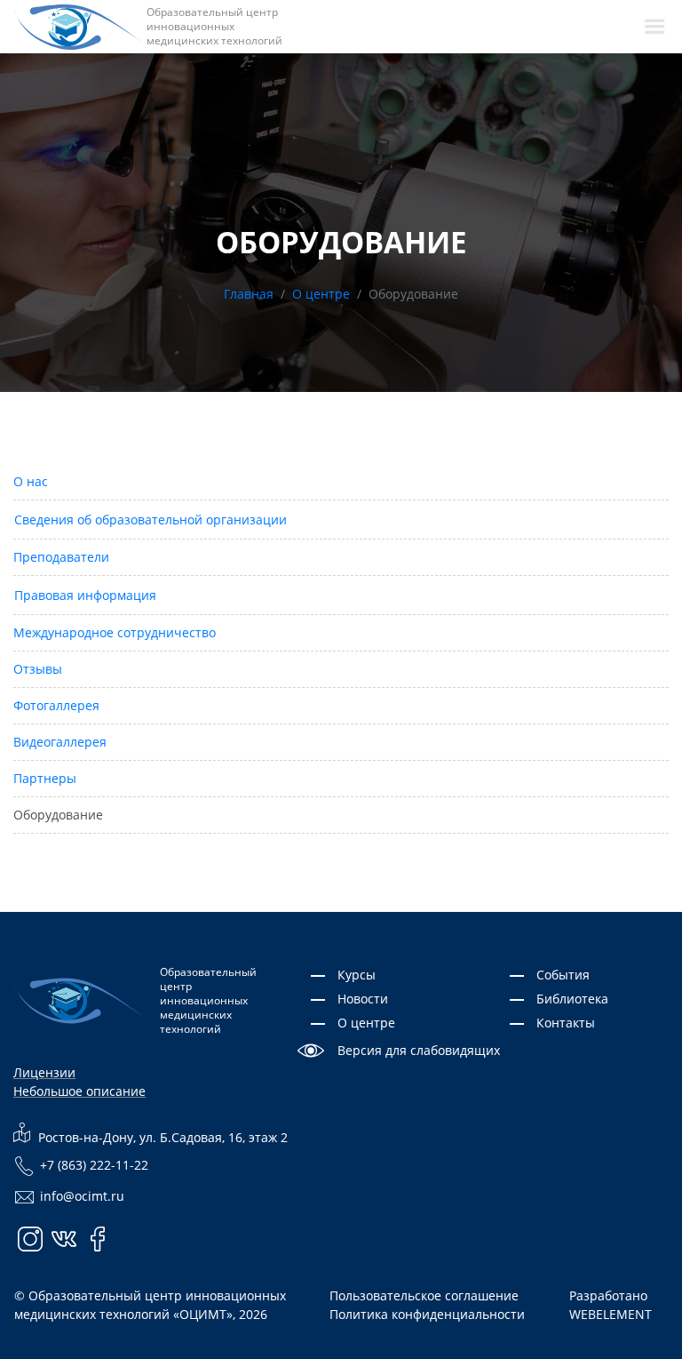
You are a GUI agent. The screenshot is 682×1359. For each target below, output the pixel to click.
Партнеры (44, 778)
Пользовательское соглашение (424, 1295)
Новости (362, 998)
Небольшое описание (79, 1091)
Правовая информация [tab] (85, 595)
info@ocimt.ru (82, 1195)
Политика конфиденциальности (427, 1314)
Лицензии (44, 1072)
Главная (249, 293)
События (563, 974)
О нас (30, 481)
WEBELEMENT (610, 1314)
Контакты (565, 1022)
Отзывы (37, 668)
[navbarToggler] (654, 26)
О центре (321, 293)
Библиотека (572, 998)
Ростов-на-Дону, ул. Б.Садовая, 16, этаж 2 (161, 1137)
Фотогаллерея (56, 705)
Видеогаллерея (60, 741)
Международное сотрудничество (114, 632)
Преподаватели (61, 556)
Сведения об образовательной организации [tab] (150, 519)
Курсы (356, 974)
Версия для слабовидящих (418, 1050)
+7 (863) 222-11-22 (94, 1164)
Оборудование (58, 814)
